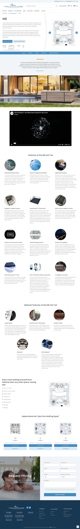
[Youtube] (30, 508)
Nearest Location (64, 474)
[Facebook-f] (27, 508)
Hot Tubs (5, 13)
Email (45, 468)
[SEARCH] (56, 6)
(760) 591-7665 (20, 517)
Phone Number (64, 468)
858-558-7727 (62, 1)
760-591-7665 (75, 1)
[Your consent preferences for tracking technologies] (78, 527)
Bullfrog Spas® (13, 13)
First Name (46, 462)
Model (45, 474)
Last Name (63, 462)
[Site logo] (13, 6)
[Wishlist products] (71, 6)
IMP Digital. (54, 527)
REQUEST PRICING (60, 494)
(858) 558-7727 (9, 517)
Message (46, 480)
